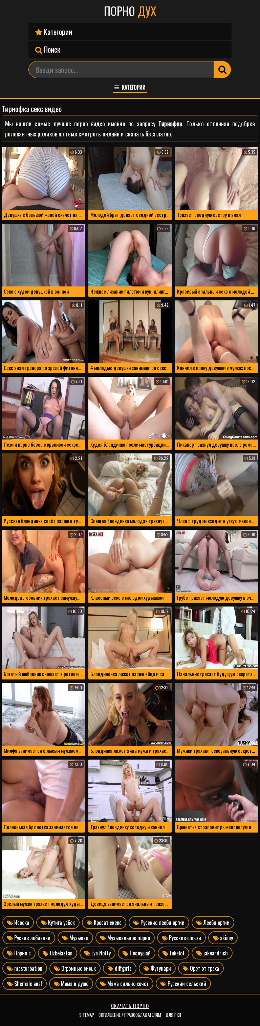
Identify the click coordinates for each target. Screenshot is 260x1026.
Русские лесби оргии (162, 922)
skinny (226, 938)
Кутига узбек (61, 922)
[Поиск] (222, 69)
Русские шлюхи (184, 938)
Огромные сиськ (78, 968)
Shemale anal (27, 984)
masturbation (27, 968)
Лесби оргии (216, 922)
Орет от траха (204, 968)
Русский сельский (186, 984)
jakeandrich (215, 953)
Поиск (51, 49)
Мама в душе (74, 984)
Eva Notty (100, 953)
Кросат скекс (107, 922)
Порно (130, 11)
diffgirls (122, 968)
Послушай (139, 953)
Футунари (160, 968)
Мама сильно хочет (127, 984)
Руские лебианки (31, 938)
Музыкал (78, 938)
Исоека (21, 922)
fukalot (176, 953)
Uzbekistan (60, 953)
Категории (57, 31)
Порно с (22, 953)
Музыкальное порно (128, 938)
